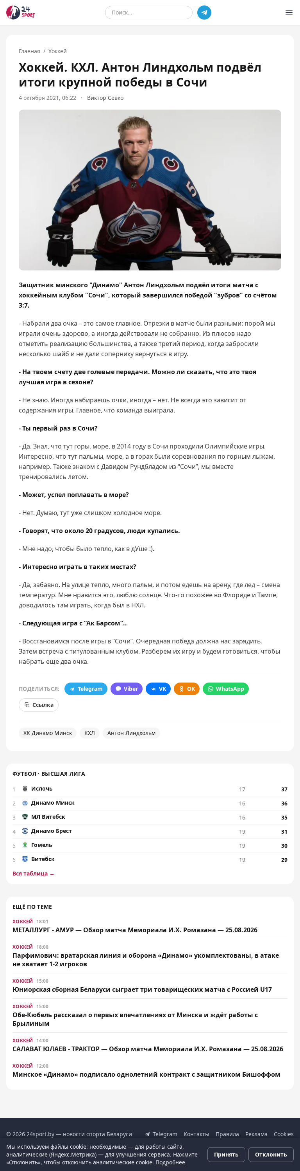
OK (191, 688)
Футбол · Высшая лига (48, 773)
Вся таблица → (33, 873)
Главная (29, 51)
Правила (227, 1134)
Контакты (196, 1134)
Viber (131, 688)
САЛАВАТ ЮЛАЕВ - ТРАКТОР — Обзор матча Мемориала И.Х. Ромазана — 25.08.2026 (147, 1049)
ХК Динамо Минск (47, 733)
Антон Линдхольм (131, 733)
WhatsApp (230, 688)
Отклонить (271, 1154)
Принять (226, 1154)
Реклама (256, 1134)
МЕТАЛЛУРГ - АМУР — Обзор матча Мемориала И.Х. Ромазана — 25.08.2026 (134, 930)
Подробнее (170, 1162)
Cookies (284, 1134)
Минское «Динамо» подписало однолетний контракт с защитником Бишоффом (146, 1074)
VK (162, 688)
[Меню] (289, 12)
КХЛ (89, 733)
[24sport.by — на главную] (20, 12)
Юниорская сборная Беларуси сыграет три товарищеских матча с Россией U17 (142, 989)
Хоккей (57, 51)
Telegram (90, 688)
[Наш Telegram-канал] (204, 12)
